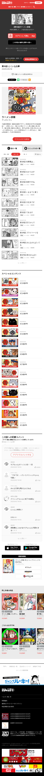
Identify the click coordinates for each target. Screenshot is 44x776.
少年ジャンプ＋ (7, 2)
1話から (39, 154)
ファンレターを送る (22, 139)
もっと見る (21, 263)
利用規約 (4, 701)
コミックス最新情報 (22, 670)
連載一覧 (10, 6)
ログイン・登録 (29, 2)
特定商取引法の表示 (8, 706)
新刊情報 (23, 6)
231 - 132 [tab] (6, 154)
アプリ (18, 6)
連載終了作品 (37, 666)
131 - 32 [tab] (16, 154)
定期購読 (38, 2)
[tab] (12, 148)
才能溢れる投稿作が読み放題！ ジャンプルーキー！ (22, 680)
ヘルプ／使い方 (6, 697)
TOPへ (5, 666)
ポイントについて (22, 50)
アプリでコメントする (22, 455)
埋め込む (24, 79)
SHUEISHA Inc (7, 743)
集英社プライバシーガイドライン (12, 703)
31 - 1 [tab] (25, 154)
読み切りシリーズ (25, 666)
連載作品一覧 (13, 666)
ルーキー (29, 6)
